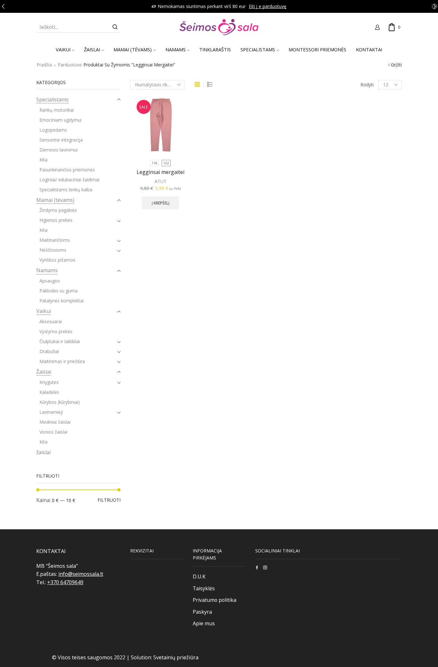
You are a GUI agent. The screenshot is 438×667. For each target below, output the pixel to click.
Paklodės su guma (58, 291)
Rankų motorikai (56, 110)
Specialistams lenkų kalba (65, 189)
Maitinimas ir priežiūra (62, 361)
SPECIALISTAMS (257, 49)
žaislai (43, 452)
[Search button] (115, 27)
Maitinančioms (54, 240)
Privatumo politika (214, 599)
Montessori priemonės (317, 49)
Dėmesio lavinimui (58, 150)
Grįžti (396, 65)
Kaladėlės (49, 392)
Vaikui (63, 49)
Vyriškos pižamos (57, 260)
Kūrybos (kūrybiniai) (59, 402)
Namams (175, 49)
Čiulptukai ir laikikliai (59, 341)
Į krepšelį (160, 202)
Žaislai (92, 49)
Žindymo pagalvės (58, 210)
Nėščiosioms (52, 250)
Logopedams (53, 130)
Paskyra (202, 611)
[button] (3, 6)
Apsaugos (49, 281)
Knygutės (49, 382)
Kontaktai (369, 49)
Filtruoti (109, 500)
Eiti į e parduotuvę (267, 6)
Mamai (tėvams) (133, 49)
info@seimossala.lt (80, 573)
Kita (43, 160)
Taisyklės (204, 588)
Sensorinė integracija (61, 140)
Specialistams (52, 99)
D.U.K (199, 576)
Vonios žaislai (53, 432)
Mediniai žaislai (55, 422)
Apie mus (204, 623)
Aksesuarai (50, 321)
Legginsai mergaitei (160, 172)
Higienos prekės (55, 220)
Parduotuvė (70, 65)
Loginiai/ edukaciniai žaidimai (69, 180)
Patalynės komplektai (61, 301)
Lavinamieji (51, 412)
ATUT (160, 181)
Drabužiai (49, 351)
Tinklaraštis (215, 49)
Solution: (142, 657)
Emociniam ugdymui (60, 120)
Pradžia (44, 65)
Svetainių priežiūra (175, 657)
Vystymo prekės (55, 331)
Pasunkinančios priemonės (67, 170)
